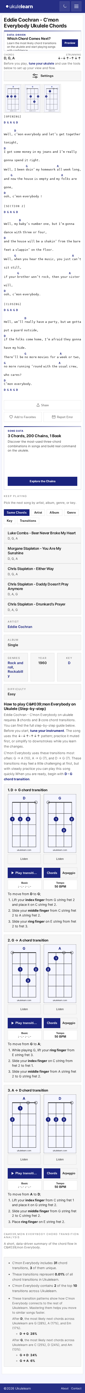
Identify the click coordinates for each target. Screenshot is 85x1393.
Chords (52, 873)
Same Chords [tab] (17, 512)
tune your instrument (47, 731)
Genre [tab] (71, 512)
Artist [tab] (38, 512)
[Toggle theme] (65, 6)
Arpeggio (68, 873)
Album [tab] (54, 512)
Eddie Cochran (20, 627)
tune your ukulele (41, 63)
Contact (76, 1388)
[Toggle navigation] (76, 6)
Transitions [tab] (28, 520)
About (64, 1388)
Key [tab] (9, 520)
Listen (24, 859)
